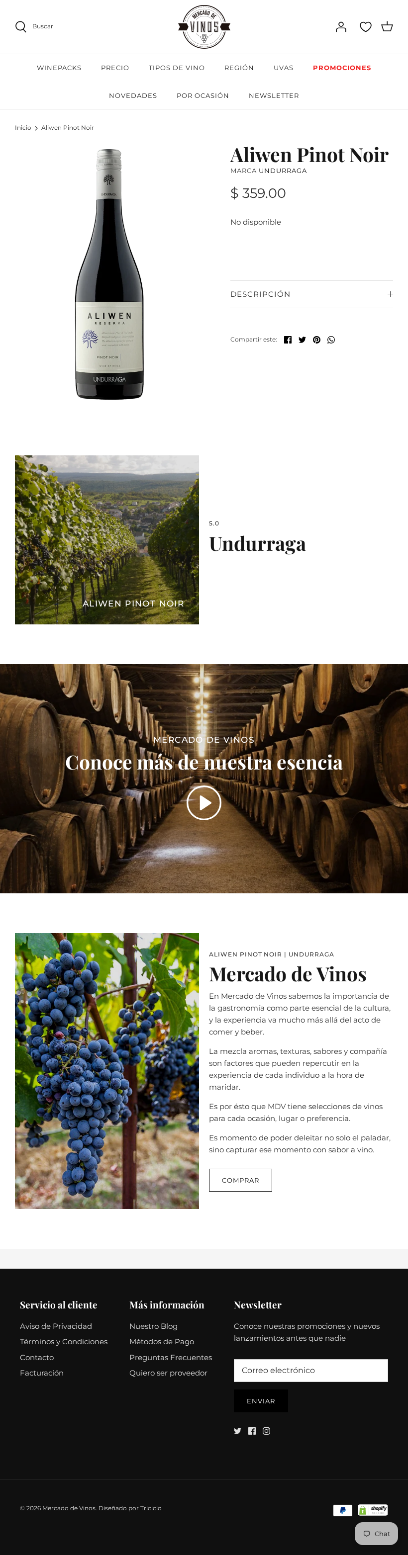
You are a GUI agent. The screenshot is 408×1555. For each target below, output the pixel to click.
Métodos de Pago (161, 1341)
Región (239, 68)
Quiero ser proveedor (168, 1373)
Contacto (37, 1357)
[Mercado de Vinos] (204, 27)
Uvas (284, 68)
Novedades (133, 95)
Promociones (342, 68)
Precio (115, 68)
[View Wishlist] (365, 26)
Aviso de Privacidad (56, 1326)
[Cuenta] (341, 27)
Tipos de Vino (177, 68)
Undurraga (283, 170)
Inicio (23, 128)
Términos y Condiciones (63, 1341)
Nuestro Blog (153, 1326)
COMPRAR (240, 1180)
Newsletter (274, 95)
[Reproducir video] (204, 803)
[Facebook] (252, 1431)
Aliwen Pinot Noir (67, 128)
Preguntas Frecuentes (170, 1357)
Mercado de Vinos (69, 1508)
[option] (109, 274)
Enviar (261, 1401)
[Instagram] (266, 1431)
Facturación (42, 1373)
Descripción (260, 294)
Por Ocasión (203, 95)
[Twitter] (237, 1431)
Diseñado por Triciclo (130, 1508)
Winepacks (59, 68)
